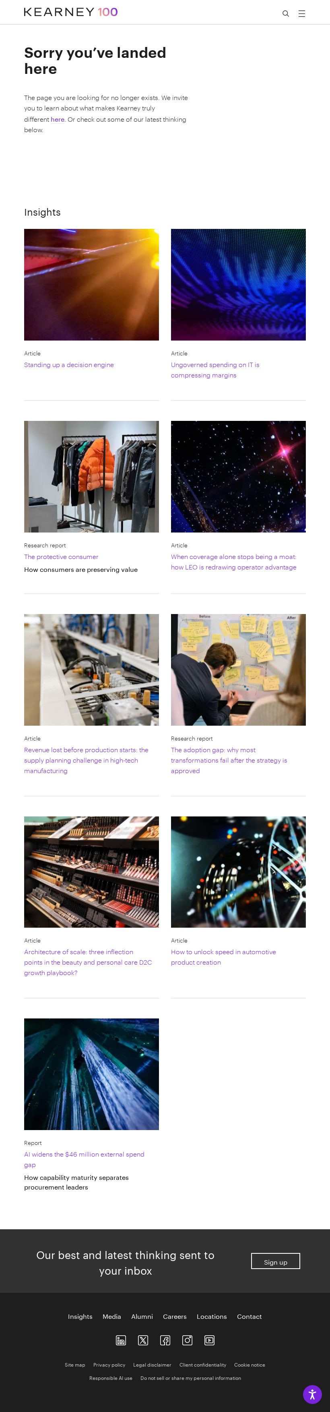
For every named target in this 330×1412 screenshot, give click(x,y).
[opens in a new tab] (187, 1338)
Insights (80, 1315)
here (57, 118)
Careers (175, 1315)
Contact (249, 1315)
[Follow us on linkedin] (121, 1338)
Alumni (142, 1315)
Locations (212, 1315)
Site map (75, 1364)
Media (112, 1315)
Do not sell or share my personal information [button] (190, 1377)
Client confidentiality (202, 1364)
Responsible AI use (110, 1377)
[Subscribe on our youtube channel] (209, 1338)
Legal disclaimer (152, 1364)
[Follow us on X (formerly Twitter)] (143, 1338)
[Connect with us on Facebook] (165, 1338)
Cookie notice (249, 1364)
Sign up (275, 1261)
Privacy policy (109, 1364)
